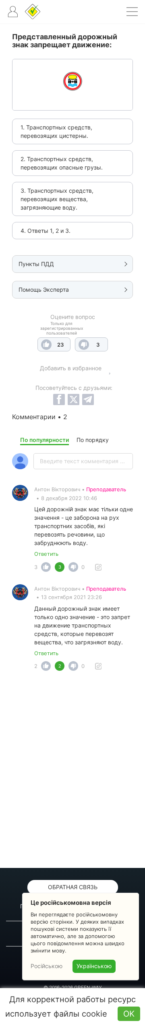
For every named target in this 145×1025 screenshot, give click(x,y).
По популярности (44, 439)
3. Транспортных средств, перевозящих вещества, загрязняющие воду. (57, 199)
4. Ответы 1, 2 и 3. (45, 230)
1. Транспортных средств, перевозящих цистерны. (56, 131)
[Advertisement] (72, 772)
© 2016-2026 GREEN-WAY (73, 988)
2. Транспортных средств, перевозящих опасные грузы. (62, 163)
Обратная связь (72, 887)
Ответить (46, 554)
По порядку (93, 439)
